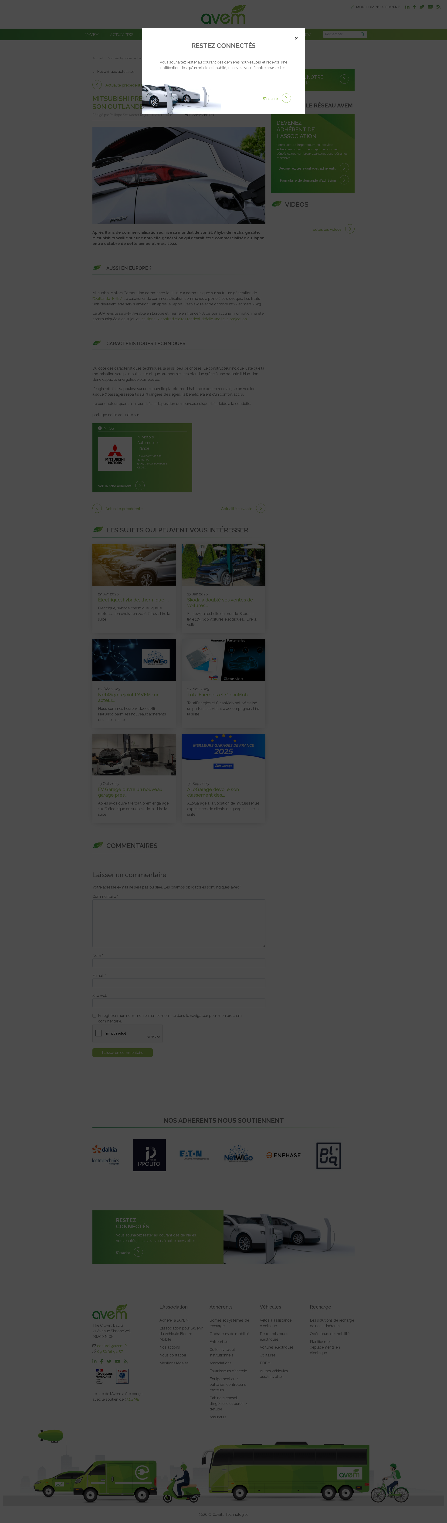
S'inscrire (271, 99)
